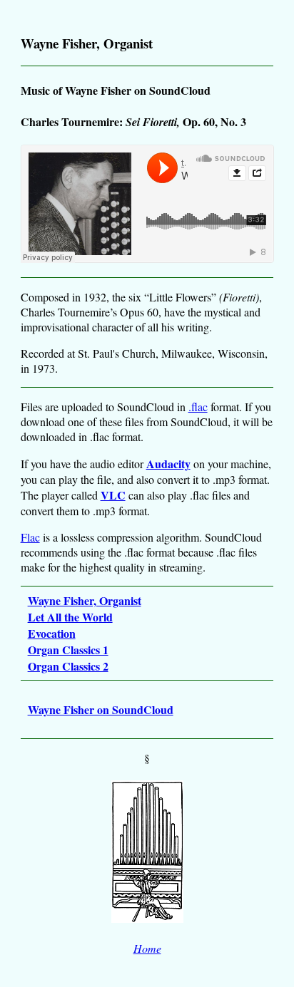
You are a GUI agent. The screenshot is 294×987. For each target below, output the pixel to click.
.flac (198, 406)
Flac (30, 536)
